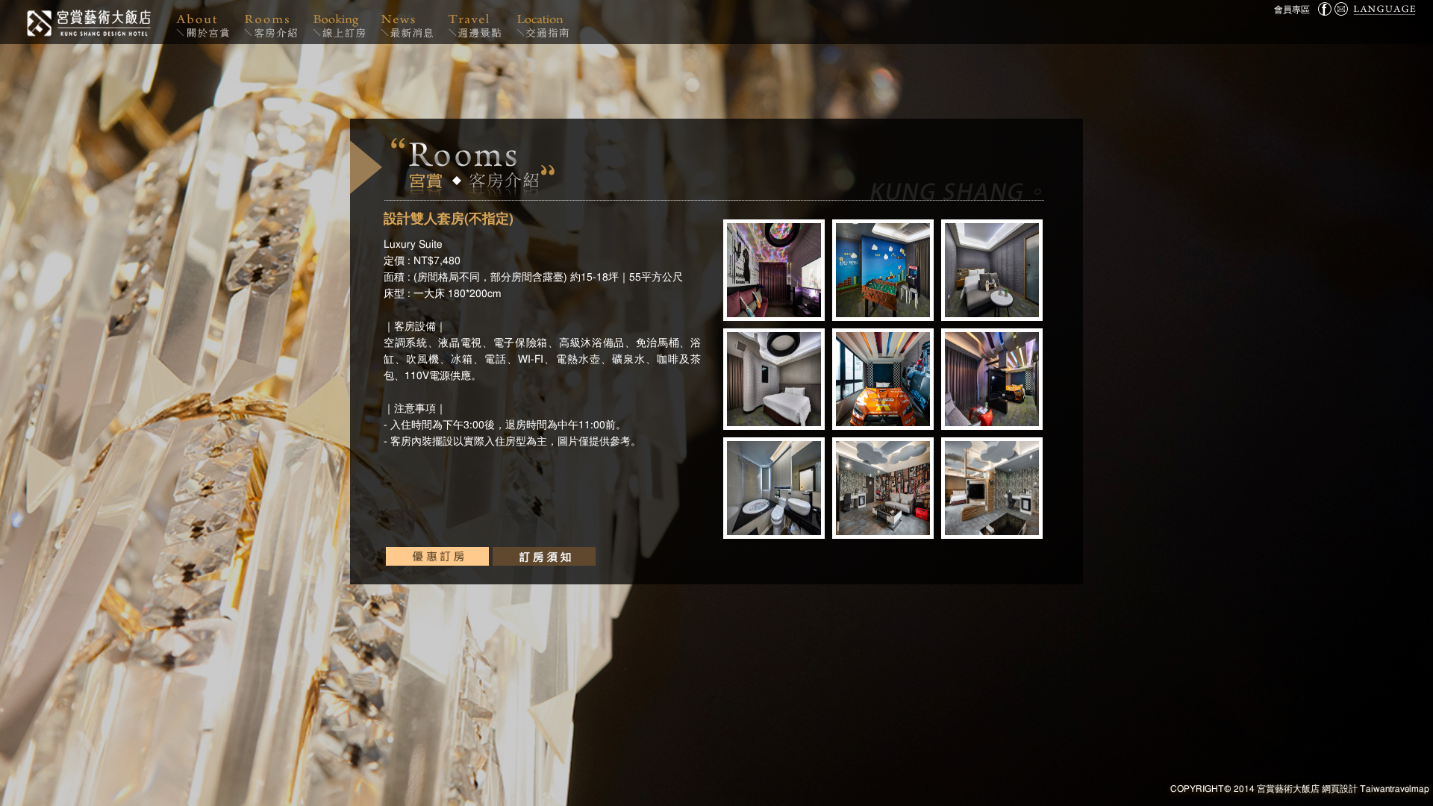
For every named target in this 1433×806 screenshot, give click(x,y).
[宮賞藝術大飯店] (1341, 9)
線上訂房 (341, 22)
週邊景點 (477, 22)
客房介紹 (273, 22)
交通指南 (544, 22)
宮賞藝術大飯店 (87, 22)
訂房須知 (544, 556)
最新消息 (409, 22)
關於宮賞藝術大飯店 (204, 22)
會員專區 (1292, 9)
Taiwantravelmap (1394, 788)
